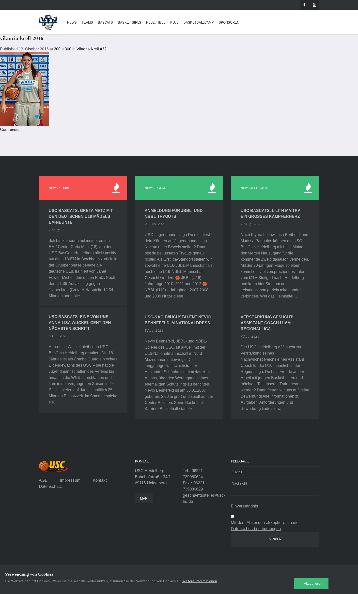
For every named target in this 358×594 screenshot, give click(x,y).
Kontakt (100, 480)
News (72, 22)
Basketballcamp (199, 22)
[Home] (48, 22)
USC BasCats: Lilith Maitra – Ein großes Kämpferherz (272, 213)
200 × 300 (62, 49)
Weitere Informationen (199, 581)
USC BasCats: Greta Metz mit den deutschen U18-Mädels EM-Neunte (81, 216)
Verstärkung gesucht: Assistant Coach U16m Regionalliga (267, 323)
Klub (174, 22)
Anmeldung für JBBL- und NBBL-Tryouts (174, 213)
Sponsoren (229, 22)
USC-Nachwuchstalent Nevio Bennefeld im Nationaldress (178, 320)
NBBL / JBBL (155, 22)
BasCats (105, 22)
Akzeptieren (313, 583)
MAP (143, 498)
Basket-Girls (129, 22)
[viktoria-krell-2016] (24, 89)
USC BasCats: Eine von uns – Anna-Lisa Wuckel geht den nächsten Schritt (80, 323)
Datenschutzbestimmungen (256, 528)
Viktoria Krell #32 (92, 49)
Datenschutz (50, 486)
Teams (87, 22)
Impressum (70, 480)
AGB (43, 480)
